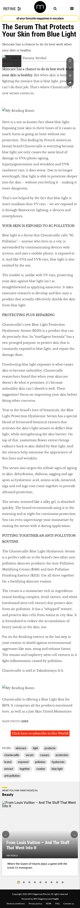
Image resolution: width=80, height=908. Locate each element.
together (25, 768)
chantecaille (11, 755)
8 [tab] (57, 882)
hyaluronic (58, 762)
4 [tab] (35, 882)
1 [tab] (18, 882)
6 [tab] (46, 882)
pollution (40, 762)
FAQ (57, 903)
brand (7, 762)
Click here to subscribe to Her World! (40, 733)
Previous (5, 834)
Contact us (68, 903)
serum (29, 755)
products (50, 748)
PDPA (48, 903)
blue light (57, 768)
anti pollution (12, 775)
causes (44, 755)
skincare (21, 748)
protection (62, 755)
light (35, 748)
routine (40, 768)
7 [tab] (52, 882)
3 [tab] (29, 882)
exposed (23, 762)
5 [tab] (40, 882)
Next (74, 834)
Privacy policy (35, 903)
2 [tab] (24, 882)
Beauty (7, 794)
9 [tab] (63, 882)
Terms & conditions (15, 903)
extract (8, 768)
